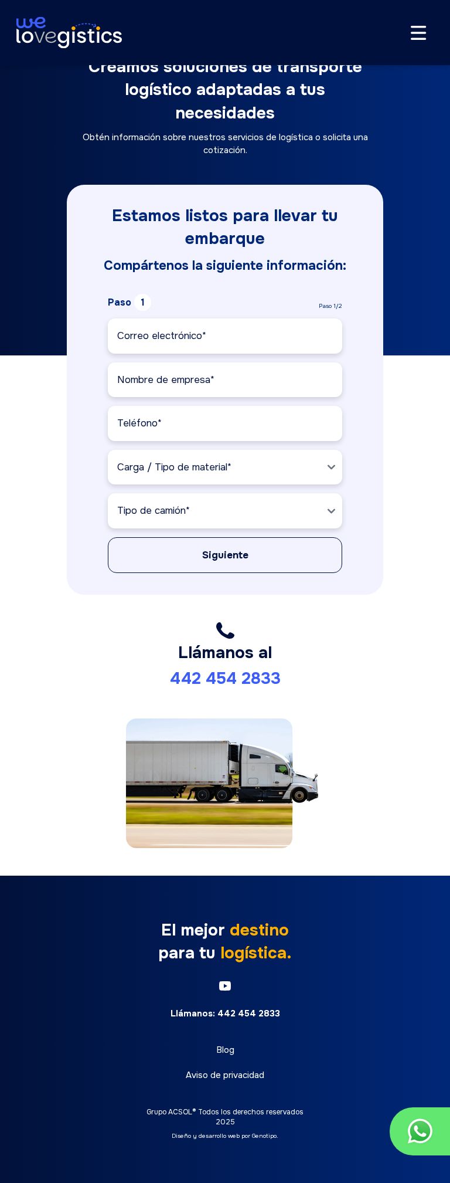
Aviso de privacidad (225, 1075)
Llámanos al (225, 665)
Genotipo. (265, 1136)
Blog (225, 1050)
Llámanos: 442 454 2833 (225, 1013)
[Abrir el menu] (419, 33)
